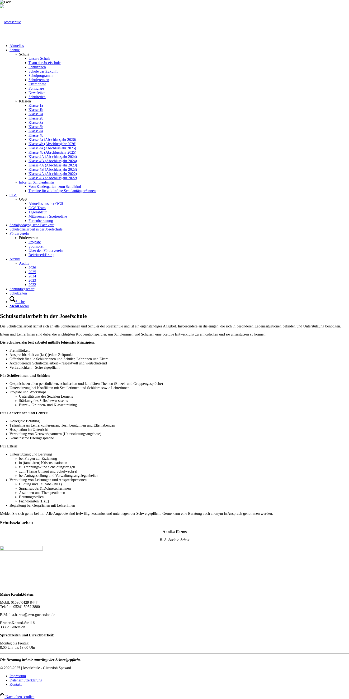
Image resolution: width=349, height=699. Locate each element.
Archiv (24, 263)
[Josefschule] (10, 22)
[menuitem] (179, 46)
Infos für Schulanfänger (36, 182)
